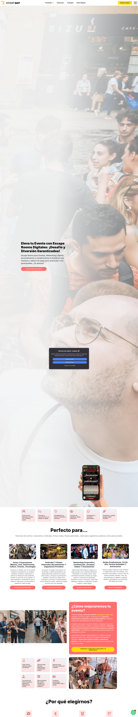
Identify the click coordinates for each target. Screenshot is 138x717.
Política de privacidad (69, 365)
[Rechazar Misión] (87, 349)
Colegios (70, 3)
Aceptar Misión (70, 359)
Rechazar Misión (70, 362)
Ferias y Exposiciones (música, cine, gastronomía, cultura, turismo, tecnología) (22, 564)
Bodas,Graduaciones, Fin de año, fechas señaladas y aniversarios (115, 564)
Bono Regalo (81, 3)
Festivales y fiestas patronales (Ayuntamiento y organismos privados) (54, 564)
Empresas (60, 3)
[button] (65, 627)
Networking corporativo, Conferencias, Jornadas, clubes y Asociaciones (84, 564)
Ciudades (48, 3)
